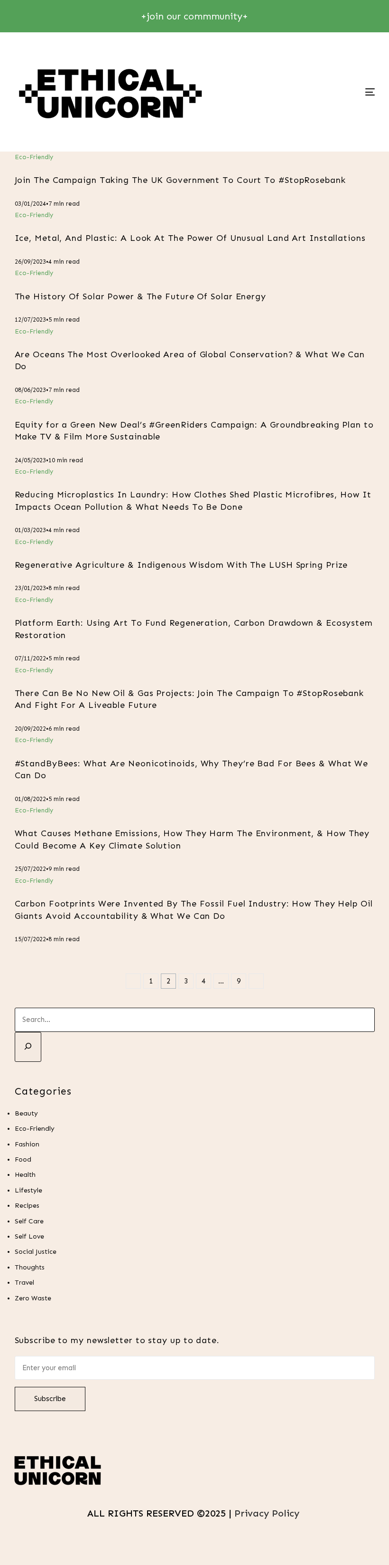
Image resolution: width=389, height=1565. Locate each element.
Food (23, 1159)
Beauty (26, 1113)
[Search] (28, 1047)
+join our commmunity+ (194, 16)
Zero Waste (33, 1298)
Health (25, 1175)
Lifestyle (28, 1190)
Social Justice (35, 1252)
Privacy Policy (268, 1513)
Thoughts (30, 1267)
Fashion (27, 1144)
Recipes (27, 1206)
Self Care (29, 1221)
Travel (24, 1283)
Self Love (29, 1236)
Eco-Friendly (34, 157)
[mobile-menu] (335, 92)
